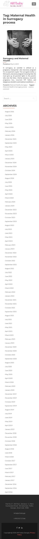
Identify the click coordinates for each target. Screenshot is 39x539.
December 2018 (10, 433)
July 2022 (8, 272)
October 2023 (10, 217)
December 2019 (10, 394)
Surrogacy (24, 85)
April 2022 (8, 284)
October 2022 (10, 261)
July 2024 (8, 182)
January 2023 (9, 249)
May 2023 (8, 237)
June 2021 (8, 323)
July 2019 (8, 413)
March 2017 (9, 472)
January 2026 (9, 135)
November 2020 (10, 351)
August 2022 (9, 268)
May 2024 (8, 190)
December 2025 (10, 139)
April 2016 (8, 492)
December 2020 (10, 347)
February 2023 (10, 245)
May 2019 (8, 421)
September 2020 (11, 359)
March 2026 (9, 127)
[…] (34, 82)
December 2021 (10, 300)
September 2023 (11, 221)
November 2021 (10, 304)
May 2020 (8, 374)
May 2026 (8, 123)
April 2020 (8, 378)
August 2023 (9, 225)
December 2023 (10, 210)
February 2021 (10, 339)
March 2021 (9, 335)
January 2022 (9, 296)
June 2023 (8, 233)
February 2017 (10, 476)
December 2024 (10, 162)
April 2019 (8, 425)
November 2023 (10, 213)
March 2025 (9, 155)
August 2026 (9, 111)
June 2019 (8, 417)
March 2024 (9, 198)
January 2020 (9, 390)
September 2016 (11, 488)
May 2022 (8, 280)
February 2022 (10, 292)
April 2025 (8, 151)
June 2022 (8, 276)
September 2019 (11, 406)
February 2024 (10, 202)
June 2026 (8, 119)
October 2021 (10, 308)
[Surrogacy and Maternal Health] (19, 42)
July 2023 (8, 229)
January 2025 (9, 159)
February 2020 (10, 386)
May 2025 (8, 147)
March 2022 (9, 288)
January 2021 (9, 343)
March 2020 (9, 382)
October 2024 (10, 170)
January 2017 (9, 480)
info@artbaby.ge (19, 513)
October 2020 (10, 355)
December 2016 (10, 484)
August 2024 (9, 178)
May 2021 (8, 327)
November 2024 (10, 166)
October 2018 (10, 441)
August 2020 (9, 362)
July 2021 (8, 319)
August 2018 (9, 449)
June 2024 (8, 186)
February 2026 (10, 131)
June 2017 (8, 468)
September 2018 (11, 445)
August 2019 (9, 410)
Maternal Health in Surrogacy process (15, 87)
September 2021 (11, 311)
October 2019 (10, 402)
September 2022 (11, 264)
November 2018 (10, 437)
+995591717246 (19, 518)
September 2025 (11, 143)
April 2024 (8, 194)
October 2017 (10, 461)
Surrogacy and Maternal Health (15, 59)
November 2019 (10, 398)
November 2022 (10, 257)
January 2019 (9, 429)
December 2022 (10, 253)
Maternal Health (15, 85)
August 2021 (9, 315)
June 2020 (8, 370)
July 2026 (8, 115)
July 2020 (8, 366)
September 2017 (11, 464)
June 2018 (8, 453)
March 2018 (9, 457)
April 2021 (8, 331)
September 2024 (11, 174)
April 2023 (8, 241)
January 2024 (9, 206)
